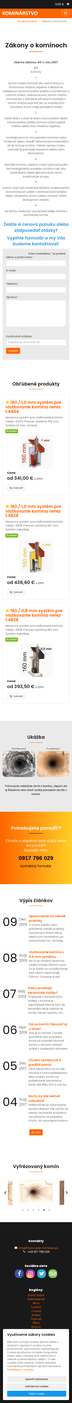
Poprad (36, 1319)
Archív (36, 1132)
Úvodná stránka (27, 21)
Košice (36, 1315)
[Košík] (68, 4)
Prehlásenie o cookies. (20, 1369)
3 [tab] (33, 1211)
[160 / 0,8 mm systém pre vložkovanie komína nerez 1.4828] (36, 660)
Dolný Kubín (36, 1295)
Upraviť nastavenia (36, 1379)
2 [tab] (28, 1211)
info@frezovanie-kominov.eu (38, 1248)
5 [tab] (44, 1211)
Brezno (36, 1327)
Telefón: (12, 284)
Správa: (11, 297)
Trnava (36, 1311)
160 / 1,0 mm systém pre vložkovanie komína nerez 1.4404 (33, 407)
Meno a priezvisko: (19, 257)
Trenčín (36, 1307)
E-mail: (11, 270)
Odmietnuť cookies (36, 1386)
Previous (5, 1192)
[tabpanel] (36, 1192)
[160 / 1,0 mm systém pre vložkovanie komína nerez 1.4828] (36, 556)
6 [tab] (49, 1211)
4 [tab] (38, 1211)
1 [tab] (23, 1211)
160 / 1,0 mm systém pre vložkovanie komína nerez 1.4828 (33, 511)
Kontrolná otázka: (19, 336)
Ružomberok (36, 1299)
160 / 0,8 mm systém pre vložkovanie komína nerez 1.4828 (33, 615)
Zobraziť (17, 488)
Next (67, 1192)
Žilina (36, 1323)
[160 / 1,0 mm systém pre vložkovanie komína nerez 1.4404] (36, 452)
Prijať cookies (37, 1393)
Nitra (36, 1303)
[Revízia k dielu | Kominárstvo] (20, 13)
